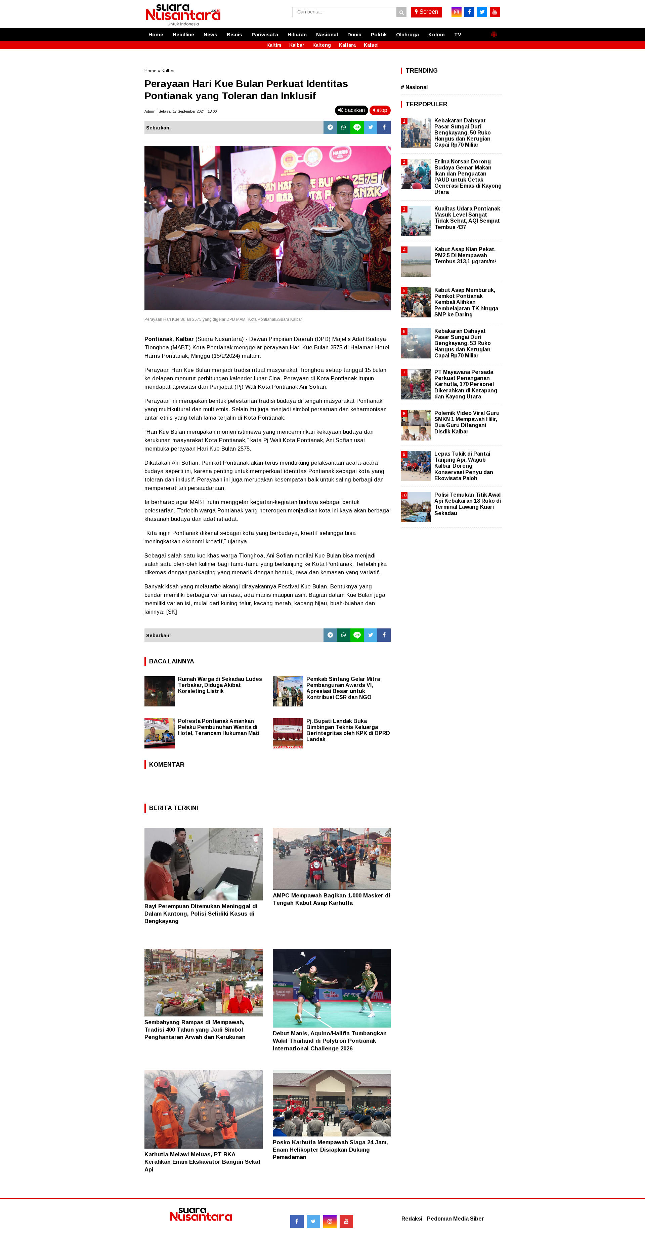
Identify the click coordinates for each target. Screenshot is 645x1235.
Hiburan (297, 34)
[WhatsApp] (343, 127)
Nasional (327, 34)
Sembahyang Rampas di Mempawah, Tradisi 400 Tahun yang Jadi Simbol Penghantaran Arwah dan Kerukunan (195, 1029)
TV (457, 34)
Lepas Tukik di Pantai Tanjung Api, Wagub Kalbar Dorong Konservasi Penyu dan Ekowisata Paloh (463, 466)
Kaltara (347, 45)
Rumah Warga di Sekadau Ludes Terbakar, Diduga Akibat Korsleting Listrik (220, 685)
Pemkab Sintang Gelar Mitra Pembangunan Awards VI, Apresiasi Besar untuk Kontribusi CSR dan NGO (343, 688)
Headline (183, 34)
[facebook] (469, 12)
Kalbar (296, 45)
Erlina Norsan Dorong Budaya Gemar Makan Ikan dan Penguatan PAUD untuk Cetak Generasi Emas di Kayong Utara (468, 177)
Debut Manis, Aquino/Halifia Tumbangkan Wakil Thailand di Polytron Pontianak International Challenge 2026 (330, 1040)
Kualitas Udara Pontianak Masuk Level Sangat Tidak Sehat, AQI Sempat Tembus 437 (467, 218)
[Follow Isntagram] (330, 1221)
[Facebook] (384, 127)
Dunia (354, 34)
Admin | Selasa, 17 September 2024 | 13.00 (180, 111)
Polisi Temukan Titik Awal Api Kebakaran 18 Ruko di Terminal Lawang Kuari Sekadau (467, 504)
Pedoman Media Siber (455, 1219)
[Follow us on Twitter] (313, 1221)
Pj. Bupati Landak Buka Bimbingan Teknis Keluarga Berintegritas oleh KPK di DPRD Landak (348, 730)
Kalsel (371, 45)
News (210, 34)
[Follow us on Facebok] (297, 1221)
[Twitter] (370, 127)
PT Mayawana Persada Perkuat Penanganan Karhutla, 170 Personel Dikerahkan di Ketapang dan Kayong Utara (465, 384)
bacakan (354, 110)
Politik (379, 34)
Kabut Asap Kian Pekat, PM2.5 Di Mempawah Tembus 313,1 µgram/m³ (465, 255)
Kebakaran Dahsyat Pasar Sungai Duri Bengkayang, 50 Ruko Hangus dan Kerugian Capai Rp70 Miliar (462, 133)
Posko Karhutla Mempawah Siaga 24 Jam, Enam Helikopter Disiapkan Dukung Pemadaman (330, 1149)
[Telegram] (330, 127)
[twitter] (482, 12)
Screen (428, 11)
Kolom (436, 34)
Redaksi (411, 1219)
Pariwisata (265, 34)
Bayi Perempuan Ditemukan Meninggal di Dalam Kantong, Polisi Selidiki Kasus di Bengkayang (201, 913)
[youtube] (495, 12)
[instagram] (457, 12)
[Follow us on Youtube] (346, 1221)
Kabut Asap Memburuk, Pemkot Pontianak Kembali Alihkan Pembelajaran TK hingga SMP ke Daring (466, 302)
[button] (493, 31)
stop (381, 110)
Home (155, 34)
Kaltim (273, 45)
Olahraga (407, 34)
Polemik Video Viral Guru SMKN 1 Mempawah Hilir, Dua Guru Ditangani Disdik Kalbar (467, 422)
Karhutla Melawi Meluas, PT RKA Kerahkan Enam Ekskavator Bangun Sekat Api (202, 1161)
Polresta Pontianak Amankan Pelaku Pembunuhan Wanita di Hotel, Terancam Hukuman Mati (218, 727)
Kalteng (321, 45)
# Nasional (414, 87)
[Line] (357, 127)
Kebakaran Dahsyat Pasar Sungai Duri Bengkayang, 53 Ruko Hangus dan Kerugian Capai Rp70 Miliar (462, 343)
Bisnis (234, 34)
